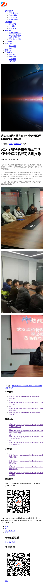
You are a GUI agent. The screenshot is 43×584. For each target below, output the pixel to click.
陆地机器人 (13, 15)
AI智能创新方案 (15, 33)
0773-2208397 (10, 531)
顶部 (6, 581)
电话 (6, 528)
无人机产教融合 (15, 35)
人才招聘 (12, 59)
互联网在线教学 (15, 39)
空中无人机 (13, 13)
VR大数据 (8, 22)
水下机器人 (13, 17)
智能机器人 (9, 11)
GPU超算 (12, 28)
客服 (6, 533)
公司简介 (12, 54)
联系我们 (12, 61)
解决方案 (8, 30)
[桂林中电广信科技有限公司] (13, 6)
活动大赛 (12, 48)
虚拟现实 (12, 24)
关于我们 (8, 52)
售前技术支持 (10, 542)
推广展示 (12, 46)
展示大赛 (8, 43)
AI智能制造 (13, 20)
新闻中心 (8, 50)
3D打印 (12, 26)
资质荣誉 (12, 57)
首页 (11, 144)
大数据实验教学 (15, 37)
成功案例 (8, 41)
